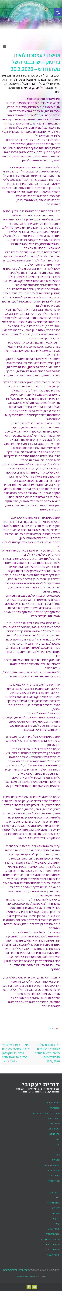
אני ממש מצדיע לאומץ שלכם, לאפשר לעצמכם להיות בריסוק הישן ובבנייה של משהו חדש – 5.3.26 (16, 1052)
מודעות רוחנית (53, 1169)
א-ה (58, 1138)
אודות (57, 1196)
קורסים (57, 1222)
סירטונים (56, 1212)
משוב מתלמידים (53, 1233)
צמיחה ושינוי (54, 1174)
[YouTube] (35, 1286)
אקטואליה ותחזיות (52, 1164)
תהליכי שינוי (55, 1122)
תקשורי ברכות (54, 1180)
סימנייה (52, 1028)
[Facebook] (29, 1286)
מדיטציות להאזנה (52, 1248)
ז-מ (58, 1143)
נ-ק (58, 1148)
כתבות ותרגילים (53, 1101)
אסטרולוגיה (55, 1107)
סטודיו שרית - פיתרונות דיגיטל (16, 1269)
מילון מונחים (54, 1133)
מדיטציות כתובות (52, 1243)
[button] (58, 12)
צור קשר (56, 1217)
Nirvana (20, 1275)
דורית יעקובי (54, 1191)
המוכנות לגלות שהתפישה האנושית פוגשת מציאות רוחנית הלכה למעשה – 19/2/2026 (47, 1052)
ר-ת (58, 1154)
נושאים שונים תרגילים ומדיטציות (46, 1112)
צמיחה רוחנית (54, 1117)
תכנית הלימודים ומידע (50, 1238)
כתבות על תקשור (52, 1127)
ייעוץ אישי (56, 1207)
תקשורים (56, 1159)
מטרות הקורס (54, 1228)
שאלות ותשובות (53, 1254)
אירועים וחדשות (53, 1201)
